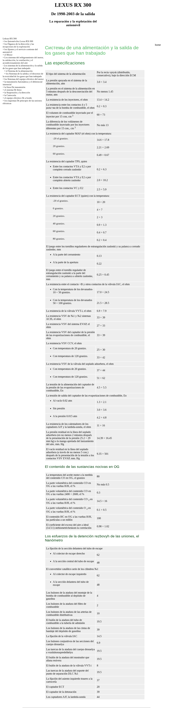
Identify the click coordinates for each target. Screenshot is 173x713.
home (158, 44)
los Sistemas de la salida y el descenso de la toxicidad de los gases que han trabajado (23, 75)
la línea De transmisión (14, 87)
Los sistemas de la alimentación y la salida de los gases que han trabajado (23, 67)
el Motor (8, 54)
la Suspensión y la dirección (17, 92)
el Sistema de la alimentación (19, 71)
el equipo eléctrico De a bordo (18, 98)
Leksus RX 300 (10, 38)
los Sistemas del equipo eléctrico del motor (24, 79)
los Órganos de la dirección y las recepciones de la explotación (18, 45)
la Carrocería (10, 95)
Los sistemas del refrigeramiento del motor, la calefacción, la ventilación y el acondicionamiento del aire (23, 60)
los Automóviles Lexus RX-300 (18, 41)
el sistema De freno (13, 90)
